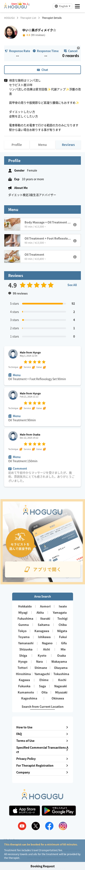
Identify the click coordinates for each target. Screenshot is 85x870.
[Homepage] (15, 7)
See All (72, 285)
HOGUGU (9, 18)
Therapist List (28, 18)
